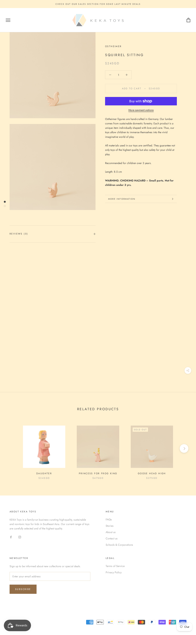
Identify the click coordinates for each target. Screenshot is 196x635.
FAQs (109, 519)
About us (111, 532)
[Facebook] (11, 537)
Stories (110, 526)
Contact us (112, 538)
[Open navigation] (8, 20)
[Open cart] (188, 20)
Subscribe (23, 589)
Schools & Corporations (119, 545)
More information (121, 198)
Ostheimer (113, 46)
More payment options (141, 110)
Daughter (44, 473)
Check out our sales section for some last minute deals (98, 4)
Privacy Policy (114, 572)
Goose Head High (152, 473)
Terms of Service (115, 566)
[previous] (12, 448)
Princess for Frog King (98, 473)
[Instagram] (19, 537)
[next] (184, 448)
